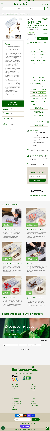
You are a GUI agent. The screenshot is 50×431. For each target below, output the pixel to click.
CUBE (34, 63)
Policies (13, 389)
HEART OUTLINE (34, 75)
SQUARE (34, 95)
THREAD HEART (34, 98)
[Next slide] (23, 37)
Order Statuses (15, 387)
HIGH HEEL (43, 75)
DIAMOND (42, 66)
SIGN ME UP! (37, 180)
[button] (2, 3)
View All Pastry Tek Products (37, 195)
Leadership (14, 409)
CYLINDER (34, 66)
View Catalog (34, 403)
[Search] (46, 8)
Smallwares (8, 13)
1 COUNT (34, 45)
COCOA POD (42, 60)
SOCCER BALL (42, 89)
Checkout (33, 389)
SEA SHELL (42, 86)
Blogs (13, 405)
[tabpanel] (25, 354)
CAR (42, 57)
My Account (33, 387)
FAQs (13, 391)
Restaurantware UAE (16, 403)
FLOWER (42, 69)
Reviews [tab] (43, 340)
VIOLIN (43, 101)
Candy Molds (22, 13)
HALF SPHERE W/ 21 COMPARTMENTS (39, 125)
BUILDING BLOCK (43, 54)
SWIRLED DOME (43, 95)
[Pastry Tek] (30, 20)
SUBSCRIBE (36, 419)
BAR (42, 51)
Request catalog (34, 405)
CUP (42, 63)
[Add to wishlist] (45, 4)
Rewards (14, 393)
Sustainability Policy (16, 401)
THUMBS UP (43, 98)
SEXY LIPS (34, 89)
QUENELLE (42, 80)
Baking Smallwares (14, 13)
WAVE (34, 104)
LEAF (34, 77)
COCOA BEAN (34, 60)
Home (3, 13)
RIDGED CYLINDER (35, 83)
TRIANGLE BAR (34, 101)
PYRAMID (34, 80)
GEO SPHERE (34, 72)
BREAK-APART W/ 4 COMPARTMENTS (39, 108)
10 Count (44, 43)
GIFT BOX (42, 72)
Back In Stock (33, 391)
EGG (34, 69)
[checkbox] (38, 345)
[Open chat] (3, 428)
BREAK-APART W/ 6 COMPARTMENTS (39, 112)
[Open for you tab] (47, 428)
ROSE (34, 86)
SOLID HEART (34, 92)
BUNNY (34, 57)
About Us (14, 407)
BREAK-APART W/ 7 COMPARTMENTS (39, 116)
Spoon (42, 49)
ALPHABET (34, 51)
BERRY (34, 54)
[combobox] (25, 8)
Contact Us (33, 401)
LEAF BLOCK (42, 77)
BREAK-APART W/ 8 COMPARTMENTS (39, 120)
